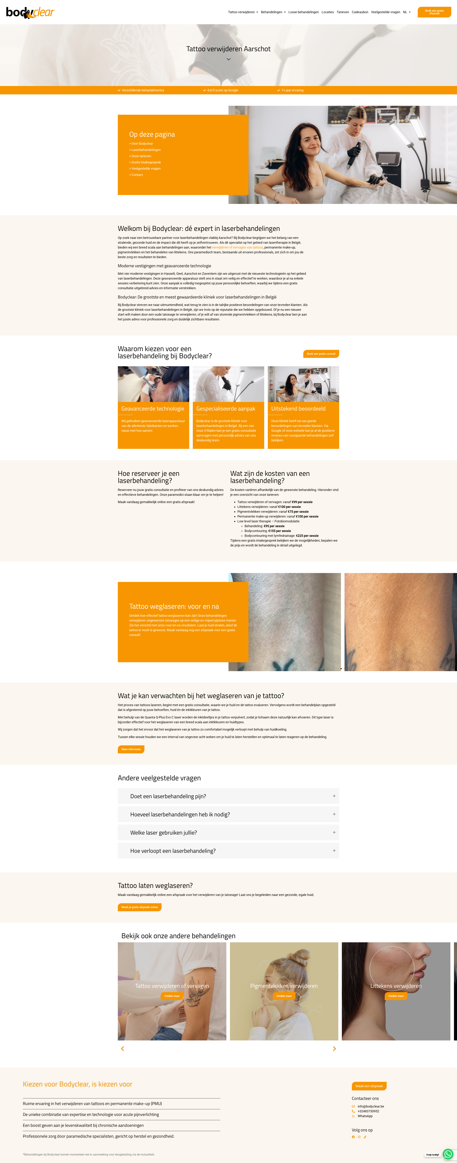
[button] (243, 12)
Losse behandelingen (303, 12)
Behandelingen (271, 12)
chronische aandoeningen (121, 1125)
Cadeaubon (360, 12)
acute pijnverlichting (141, 1114)
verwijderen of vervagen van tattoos (237, 247)
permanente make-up (130, 1103)
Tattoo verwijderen (241, 12)
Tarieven (343, 12)
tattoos (97, 1103)
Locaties (328, 12)
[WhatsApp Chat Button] (448, 1154)
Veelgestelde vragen (385, 12)
